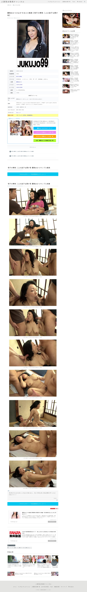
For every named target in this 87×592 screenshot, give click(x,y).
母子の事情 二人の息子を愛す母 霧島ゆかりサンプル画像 (22, 155)
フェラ (20, 115)
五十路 (17, 547)
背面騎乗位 (30, 115)
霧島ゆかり (19, 81)
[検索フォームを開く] (84, 1)
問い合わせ (71, 586)
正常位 (24, 115)
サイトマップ (64, 586)
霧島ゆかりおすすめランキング (44, 128)
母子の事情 (19, 76)
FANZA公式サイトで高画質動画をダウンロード (33, 174)
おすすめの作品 (12, 545)
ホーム (15, 586)
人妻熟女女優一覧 (36, 586)
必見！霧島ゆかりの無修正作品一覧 (45, 140)
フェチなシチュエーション (24, 586)
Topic (51, 586)
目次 (31, 147)
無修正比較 (56, 586)
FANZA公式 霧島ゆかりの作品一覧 (45, 132)
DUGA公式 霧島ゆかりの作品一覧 (44, 136)
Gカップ (18, 112)
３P (17, 115)
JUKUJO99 (19, 84)
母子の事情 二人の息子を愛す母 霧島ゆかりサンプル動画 (22, 151)
